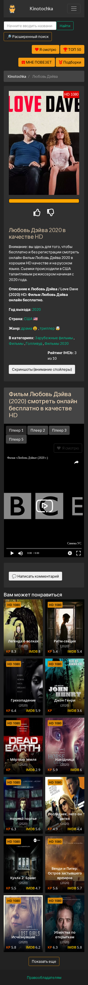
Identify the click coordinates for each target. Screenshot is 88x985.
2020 (36, 309)
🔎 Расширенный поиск (28, 36)
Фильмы (16, 343)
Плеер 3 (59, 430)
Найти (65, 25)
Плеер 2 (38, 430)
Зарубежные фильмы (54, 338)
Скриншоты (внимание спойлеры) (42, 369)
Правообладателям (44, 977)
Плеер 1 (16, 430)
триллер (47, 328)
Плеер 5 (16, 439)
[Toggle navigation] (73, 8)
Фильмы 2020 (56, 343)
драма (27, 328)
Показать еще (44, 961)
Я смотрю (70, 448)
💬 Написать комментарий (35, 576)
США (28, 318)
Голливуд (34, 343)
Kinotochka (41, 8)
